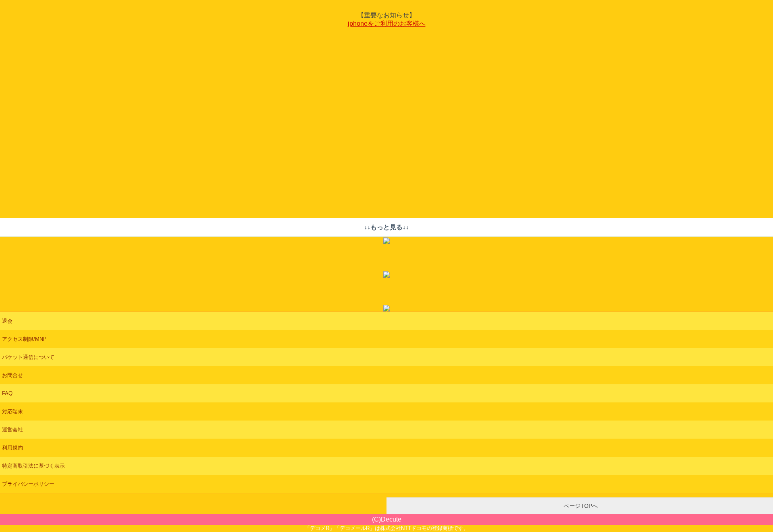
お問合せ (12, 375)
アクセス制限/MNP (24, 339)
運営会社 (12, 430)
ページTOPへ (580, 506)
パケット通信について (28, 357)
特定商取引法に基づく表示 (33, 466)
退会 (7, 321)
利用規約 (12, 448)
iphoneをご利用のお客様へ (387, 23)
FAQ (7, 393)
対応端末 (12, 411)
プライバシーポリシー (28, 484)
